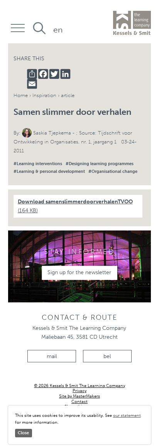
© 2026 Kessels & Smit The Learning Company (79, 385)
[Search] (39, 28)
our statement (127, 415)
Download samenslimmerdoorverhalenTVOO (75, 206)
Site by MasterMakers (79, 396)
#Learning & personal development (49, 171)
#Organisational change (112, 171)
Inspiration (44, 95)
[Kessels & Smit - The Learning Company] (132, 23)
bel (107, 356)
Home (21, 95)
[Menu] (17, 27)
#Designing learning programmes (100, 163)
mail (52, 356)
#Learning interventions (38, 163)
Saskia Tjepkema (52, 133)
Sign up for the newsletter (79, 272)
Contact (79, 401)
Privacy (79, 390)
